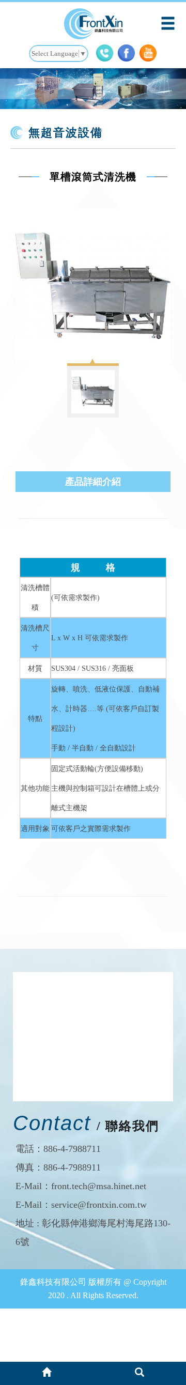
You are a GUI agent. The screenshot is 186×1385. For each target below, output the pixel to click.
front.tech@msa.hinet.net (98, 1186)
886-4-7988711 (72, 1149)
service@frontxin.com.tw (99, 1204)
